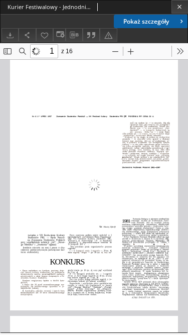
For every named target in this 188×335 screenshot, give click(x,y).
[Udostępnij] (27, 35)
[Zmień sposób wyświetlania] (59, 35)
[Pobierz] (10, 35)
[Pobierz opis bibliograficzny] (74, 35)
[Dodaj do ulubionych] (44, 35)
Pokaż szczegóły (146, 21)
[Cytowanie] (91, 35)
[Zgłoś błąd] (108, 35)
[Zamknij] (179, 7)
